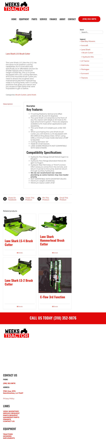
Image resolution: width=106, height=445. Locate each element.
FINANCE (7, 419)
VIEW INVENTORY (11, 411)
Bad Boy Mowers (88, 41)
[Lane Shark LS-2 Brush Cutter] (19, 267)
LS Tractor (85, 61)
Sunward (85, 74)
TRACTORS (8, 434)
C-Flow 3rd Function (52, 297)
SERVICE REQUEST (11, 413)
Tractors (84, 78)
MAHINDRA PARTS (11, 417)
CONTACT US (8, 421)
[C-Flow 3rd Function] (55, 275)
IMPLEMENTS (9, 438)
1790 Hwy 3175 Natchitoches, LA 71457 (13, 392)
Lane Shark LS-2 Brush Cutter (19, 282)
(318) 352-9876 (9, 383)
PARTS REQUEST (10, 415)
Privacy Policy (8, 399)
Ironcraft (84, 45)
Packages (85, 69)
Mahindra (85, 65)
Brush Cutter (20, 95)
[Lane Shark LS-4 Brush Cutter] (19, 225)
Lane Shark (31, 95)
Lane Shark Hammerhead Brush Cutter (52, 240)
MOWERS (7, 436)
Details (20, 253)
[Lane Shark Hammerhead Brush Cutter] (55, 223)
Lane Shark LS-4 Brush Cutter (19, 242)
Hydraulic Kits (88, 57)
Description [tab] (8, 104)
